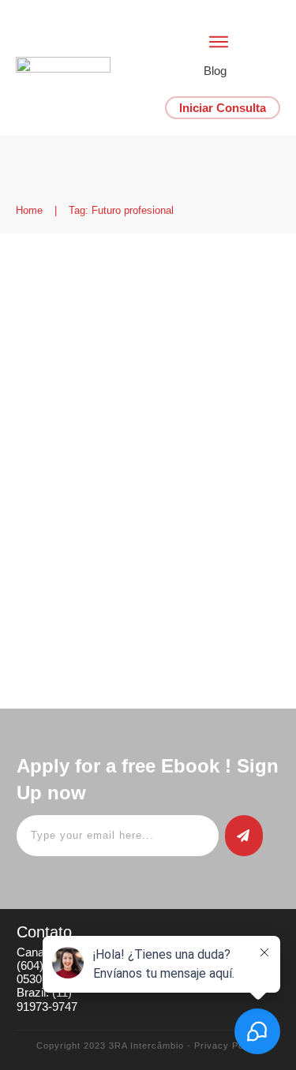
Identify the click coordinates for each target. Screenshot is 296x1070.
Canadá (40, 374)
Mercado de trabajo (154, 374)
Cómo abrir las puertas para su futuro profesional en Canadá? (139, 301)
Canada (83, 374)
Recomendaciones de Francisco (100, 387)
